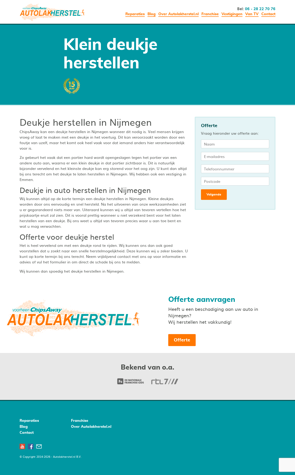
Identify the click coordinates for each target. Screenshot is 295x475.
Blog (152, 14)
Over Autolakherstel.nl (178, 14)
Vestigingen (231, 14)
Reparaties (135, 14)
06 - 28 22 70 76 (260, 9)
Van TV (252, 14)
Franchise (210, 14)
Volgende (213, 194)
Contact (268, 14)
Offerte (182, 340)
